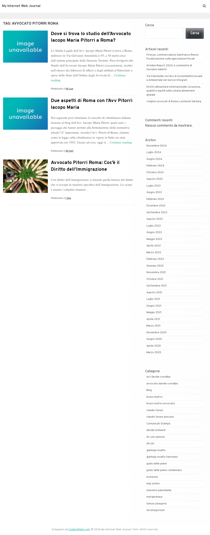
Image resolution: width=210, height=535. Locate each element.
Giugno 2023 (154, 192)
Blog (149, 390)
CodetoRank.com (79, 529)
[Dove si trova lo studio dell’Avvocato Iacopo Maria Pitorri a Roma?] (25, 62)
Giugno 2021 (153, 306)
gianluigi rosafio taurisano (162, 457)
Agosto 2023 (154, 179)
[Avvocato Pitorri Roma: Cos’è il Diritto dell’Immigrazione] (25, 192)
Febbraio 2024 (155, 165)
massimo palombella (158, 490)
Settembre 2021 (156, 286)
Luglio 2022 (153, 226)
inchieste (152, 477)
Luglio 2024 (153, 152)
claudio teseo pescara (160, 417)
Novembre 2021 (156, 272)
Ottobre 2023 (155, 172)
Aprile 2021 (153, 319)
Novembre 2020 (156, 332)
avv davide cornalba (158, 377)
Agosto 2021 (154, 292)
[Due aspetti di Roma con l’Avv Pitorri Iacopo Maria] (25, 129)
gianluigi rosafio (155, 450)
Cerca (149, 25)
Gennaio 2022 (155, 266)
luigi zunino (153, 483)
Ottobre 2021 (154, 279)
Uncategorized (155, 510)
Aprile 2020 (153, 346)
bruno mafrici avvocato (160, 403)
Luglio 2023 (153, 186)
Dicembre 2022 (155, 205)
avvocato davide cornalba (162, 383)
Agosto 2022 (154, 219)
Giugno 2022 (154, 232)
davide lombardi (155, 430)
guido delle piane (156, 463)
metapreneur (154, 497)
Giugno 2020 (154, 339)
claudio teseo (154, 410)
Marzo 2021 (153, 326)
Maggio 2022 (154, 239)
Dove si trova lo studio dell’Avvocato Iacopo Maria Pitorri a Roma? (91, 37)
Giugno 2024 (154, 159)
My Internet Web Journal (21, 6)
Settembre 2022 (156, 212)
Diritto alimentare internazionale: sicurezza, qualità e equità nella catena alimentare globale (173, 91)
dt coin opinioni (155, 437)
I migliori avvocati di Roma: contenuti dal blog (173, 101)
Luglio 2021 (153, 299)
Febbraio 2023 (155, 199)
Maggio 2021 (154, 312)
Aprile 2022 (153, 245)
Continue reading (121, 142)
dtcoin (150, 443)
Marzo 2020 (153, 352)
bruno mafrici (154, 397)
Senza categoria (156, 503)
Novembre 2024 (156, 146)
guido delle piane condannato (164, 470)
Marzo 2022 (153, 252)
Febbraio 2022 (155, 259)
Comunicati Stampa (158, 423)
